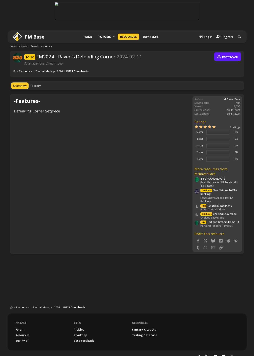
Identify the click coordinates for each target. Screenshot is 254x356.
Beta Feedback (84, 340)
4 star (199, 138)
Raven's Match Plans (216, 205)
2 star (199, 152)
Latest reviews (18, 46)
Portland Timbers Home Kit (220, 222)
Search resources (41, 46)
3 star (199, 145)
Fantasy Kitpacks (144, 329)
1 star (199, 159)
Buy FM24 (150, 37)
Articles (79, 329)
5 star (199, 132)
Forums (104, 37)
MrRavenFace (36, 63)
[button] (113, 37)
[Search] (239, 37)
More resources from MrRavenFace (210, 171)
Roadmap (80, 335)
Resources (128, 37)
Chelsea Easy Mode (219, 214)
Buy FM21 (22, 340)
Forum (19, 329)
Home (88, 37)
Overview (20, 86)
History (36, 86)
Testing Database (144, 335)
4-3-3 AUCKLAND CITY (212, 178)
